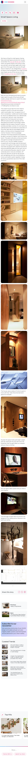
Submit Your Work (20, 754)
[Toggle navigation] (25, 2)
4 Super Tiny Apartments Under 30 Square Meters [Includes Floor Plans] (17, 657)
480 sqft (18, 62)
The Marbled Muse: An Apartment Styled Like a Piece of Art (16, 674)
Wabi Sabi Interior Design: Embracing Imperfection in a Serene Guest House (17, 668)
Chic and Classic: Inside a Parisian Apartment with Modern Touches (16, 646)
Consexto (24, 68)
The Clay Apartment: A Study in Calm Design (17, 651)
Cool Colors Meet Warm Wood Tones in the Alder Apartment (18, 662)
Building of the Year (10, 74)
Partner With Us (7, 754)
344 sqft (12, 62)
